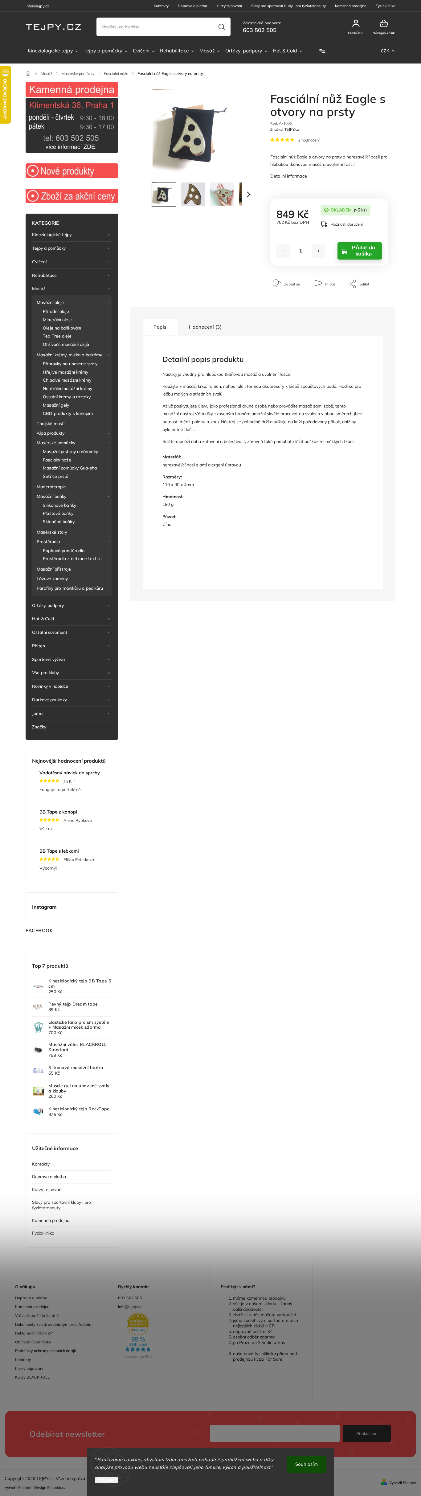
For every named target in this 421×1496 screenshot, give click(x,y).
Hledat (221, 27)
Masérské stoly (52, 532)
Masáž (38, 288)
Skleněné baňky (58, 521)
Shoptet (24, 1487)
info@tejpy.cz (130, 1306)
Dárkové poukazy (49, 700)
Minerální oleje (57, 319)
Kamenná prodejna (350, 5)
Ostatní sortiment (49, 632)
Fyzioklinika (385, 5)
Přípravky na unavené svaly (70, 364)
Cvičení (39, 261)
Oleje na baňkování (62, 328)
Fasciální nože (57, 460)
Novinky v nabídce (50, 686)
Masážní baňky (51, 496)
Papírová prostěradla (63, 550)
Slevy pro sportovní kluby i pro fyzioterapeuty (288, 5)
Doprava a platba (192, 5)
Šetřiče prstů (55, 476)
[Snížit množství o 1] (283, 251)
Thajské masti (50, 423)
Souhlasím (306, 1464)
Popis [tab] (160, 327)
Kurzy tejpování (229, 5)
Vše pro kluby (45, 672)
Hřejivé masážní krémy (65, 372)
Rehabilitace (44, 275)
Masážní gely (56, 405)
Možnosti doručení (346, 224)
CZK (385, 51)
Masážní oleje (50, 302)
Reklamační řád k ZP (34, 1332)
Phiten (38, 646)
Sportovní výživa (48, 659)
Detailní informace (288, 176)
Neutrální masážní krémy (67, 388)
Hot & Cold (43, 618)
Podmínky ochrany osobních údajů (45, 1350)
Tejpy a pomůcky (49, 248)
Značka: (284, 129)
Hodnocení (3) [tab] (205, 327)
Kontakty (161, 5)
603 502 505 (130, 1297)
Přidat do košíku (363, 251)
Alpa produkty (50, 433)
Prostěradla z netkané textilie (72, 558)
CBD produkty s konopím (68, 413)
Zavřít (369, 302)
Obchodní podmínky (33, 1341)
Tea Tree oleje (57, 336)
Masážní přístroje (54, 569)
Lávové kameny (52, 578)
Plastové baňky (58, 513)
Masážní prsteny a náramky (70, 451)
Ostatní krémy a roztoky (67, 397)
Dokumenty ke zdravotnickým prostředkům (53, 1324)
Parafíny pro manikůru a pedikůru (70, 588)
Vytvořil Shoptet (402, 1482)
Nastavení (106, 1480)
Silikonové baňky (59, 505)
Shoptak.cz (56, 1487)
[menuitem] (53, 50)
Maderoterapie (51, 487)
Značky (39, 727)
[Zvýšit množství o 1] (318, 251)
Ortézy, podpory (48, 605)
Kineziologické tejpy (52, 234)
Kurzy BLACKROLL (32, 1377)
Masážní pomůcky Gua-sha (70, 468)
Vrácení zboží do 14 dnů (37, 1315)
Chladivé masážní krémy (67, 380)
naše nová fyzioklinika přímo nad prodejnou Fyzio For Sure (265, 1356)
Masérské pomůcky (56, 442)
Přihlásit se (367, 1433)
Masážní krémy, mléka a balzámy (69, 355)
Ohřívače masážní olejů (66, 344)
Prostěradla (48, 541)
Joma (37, 713)
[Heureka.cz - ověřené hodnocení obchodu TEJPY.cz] (158, 1338)
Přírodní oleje (56, 311)
